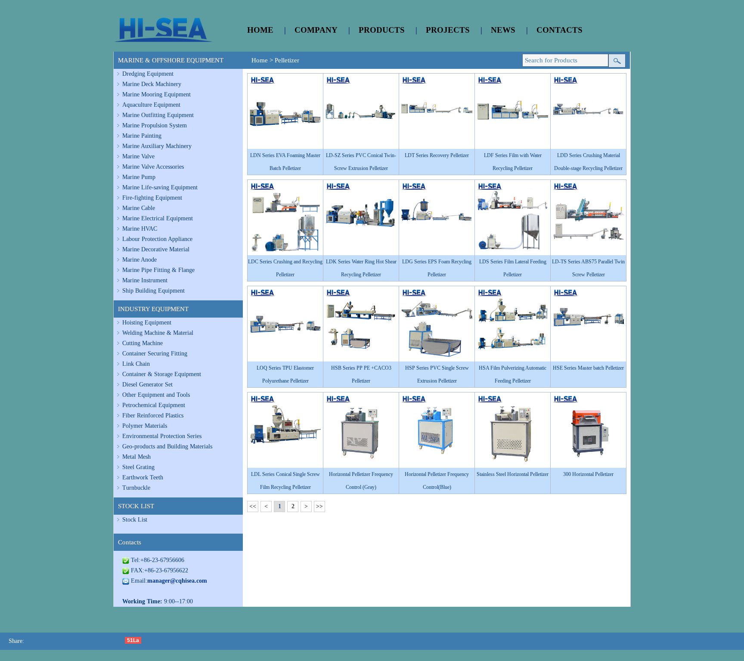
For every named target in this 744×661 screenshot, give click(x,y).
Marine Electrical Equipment (157, 218)
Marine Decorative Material (155, 249)
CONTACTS (559, 29)
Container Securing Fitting (154, 353)
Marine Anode (139, 259)
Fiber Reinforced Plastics (152, 415)
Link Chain (136, 364)
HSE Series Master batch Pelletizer (588, 368)
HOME (260, 29)
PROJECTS (448, 29)
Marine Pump (138, 177)
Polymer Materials (144, 426)
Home (259, 60)
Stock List (134, 519)
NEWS (503, 29)
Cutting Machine (142, 343)
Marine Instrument (144, 280)
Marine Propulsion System (154, 125)
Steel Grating (138, 467)
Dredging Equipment (148, 74)
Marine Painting (141, 136)
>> (319, 506)
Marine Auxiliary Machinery (157, 146)
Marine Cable (138, 208)
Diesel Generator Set (147, 384)
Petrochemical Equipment (153, 405)
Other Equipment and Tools (156, 395)
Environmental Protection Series (162, 436)
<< (252, 506)
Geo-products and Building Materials (167, 446)
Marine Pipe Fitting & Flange (158, 270)
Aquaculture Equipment (151, 105)
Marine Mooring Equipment (156, 94)
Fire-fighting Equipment (152, 198)
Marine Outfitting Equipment (158, 115)
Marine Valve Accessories (153, 167)
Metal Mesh (136, 457)
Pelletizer (287, 60)
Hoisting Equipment (146, 322)
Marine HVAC (139, 228)
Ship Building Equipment (153, 290)
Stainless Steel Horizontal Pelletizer (513, 474)
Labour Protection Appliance (157, 239)
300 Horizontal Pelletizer (588, 474)
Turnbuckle (136, 488)
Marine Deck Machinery (151, 84)
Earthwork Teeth (142, 477)
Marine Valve (138, 156)
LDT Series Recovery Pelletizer (437, 155)
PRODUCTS (382, 29)
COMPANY (316, 29)
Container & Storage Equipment (161, 374)
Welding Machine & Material (157, 333)
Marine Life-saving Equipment (160, 187)
